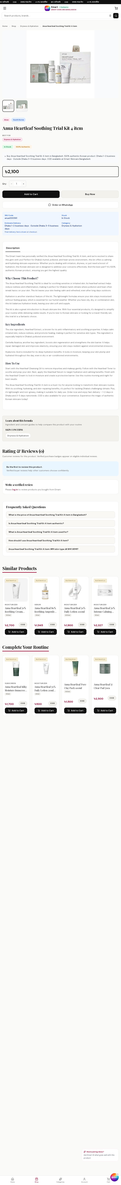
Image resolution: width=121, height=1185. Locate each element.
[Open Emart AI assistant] (114, 1177)
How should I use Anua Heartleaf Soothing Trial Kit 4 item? (39, 540)
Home (5, 26)
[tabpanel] (60, 327)
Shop (14, 26)
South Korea (18, 120)
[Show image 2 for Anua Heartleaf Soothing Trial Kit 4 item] (22, 106)
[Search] (115, 15)
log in (15, 489)
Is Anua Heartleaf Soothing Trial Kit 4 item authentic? (36, 523)
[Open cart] (116, 8)
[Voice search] (110, 16)
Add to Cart (31, 194)
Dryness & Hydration (29, 26)
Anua (6, 120)
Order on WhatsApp (62, 205)
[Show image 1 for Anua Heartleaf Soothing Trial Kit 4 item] (8, 106)
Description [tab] (13, 247)
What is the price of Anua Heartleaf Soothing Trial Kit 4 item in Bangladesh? (48, 514)
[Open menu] (5, 8)
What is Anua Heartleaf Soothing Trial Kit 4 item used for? (38, 532)
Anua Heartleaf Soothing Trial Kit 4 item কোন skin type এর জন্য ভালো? (43, 549)
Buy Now (90, 194)
